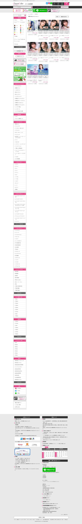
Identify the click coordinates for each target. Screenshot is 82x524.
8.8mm (16, 346)
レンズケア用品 (18, 106)
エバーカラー (43, 7)
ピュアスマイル (18, 253)
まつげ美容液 (17, 158)
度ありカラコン (18, 92)
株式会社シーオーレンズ (19, 360)
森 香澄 (16, 275)
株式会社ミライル (18, 362)
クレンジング (17, 134)
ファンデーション (18, 146)
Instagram (19, 388)
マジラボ (16, 261)
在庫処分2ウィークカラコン (20, 100)
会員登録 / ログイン (64, 7)
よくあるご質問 (18, 404)
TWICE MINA (17, 288)
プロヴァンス (17, 257)
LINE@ (18, 393)
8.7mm (16, 348)
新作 (51, 7)
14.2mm (16, 309)
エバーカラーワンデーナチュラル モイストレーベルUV (20, 205)
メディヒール (17, 266)
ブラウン (16, 25)
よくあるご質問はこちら (47, 495)
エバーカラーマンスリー (19, 213)
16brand (16, 249)
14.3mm (16, 307)
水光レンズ (48, 7)
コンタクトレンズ (18, 96)
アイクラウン (17, 230)
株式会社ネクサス (18, 379)
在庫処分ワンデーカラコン (19, 98)
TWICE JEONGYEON (18, 286)
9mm (16, 342)
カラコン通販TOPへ (64, 514)
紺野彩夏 (16, 273)
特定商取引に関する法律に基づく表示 (56, 519)
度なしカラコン (18, 94)
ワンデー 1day (17, 39)
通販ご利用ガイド (18, 402)
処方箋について (39, 519)
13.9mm (16, 327)
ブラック (16, 27)
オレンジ (22, 32)
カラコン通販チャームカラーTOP (20, 519)
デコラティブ (17, 251)
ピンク (22, 27)
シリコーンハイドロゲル (23, 22)
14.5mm (16, 303)
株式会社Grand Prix (18, 371)
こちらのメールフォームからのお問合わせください (51, 481)
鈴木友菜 (16, 271)
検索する (20, 53)
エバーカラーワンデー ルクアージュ (20, 211)
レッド (16, 34)
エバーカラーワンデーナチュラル (20, 202)
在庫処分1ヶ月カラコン (19, 102)
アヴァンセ (17, 236)
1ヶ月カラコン (17, 90)
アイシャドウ (17, 126)
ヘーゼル (22, 25)
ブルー (16, 29)
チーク (16, 139)
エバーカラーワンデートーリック (20, 219)
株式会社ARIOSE (18, 373)
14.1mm (16, 311)
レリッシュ (17, 221)
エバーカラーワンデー (19, 199)
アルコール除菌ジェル (19, 118)
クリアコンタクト (17, 22)
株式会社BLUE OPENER (19, 364)
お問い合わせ (17, 406)
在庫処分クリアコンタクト (19, 104)
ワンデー (54, 7)
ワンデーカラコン (18, 85)
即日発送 (16, 44)
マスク (16, 116)
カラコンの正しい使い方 (31, 519)
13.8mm (16, 315)
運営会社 (66, 519)
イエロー (16, 32)
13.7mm (16, 331)
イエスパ (16, 238)
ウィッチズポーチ (18, 240)
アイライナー (17, 130)
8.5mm (16, 353)
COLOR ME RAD (18, 245)
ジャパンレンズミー (18, 366)
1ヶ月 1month (17, 41)
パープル (22, 29)
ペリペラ (16, 259)
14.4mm (16, 305)
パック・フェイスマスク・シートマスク (20, 151)
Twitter (18, 390)
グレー (16, 168)
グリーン (16, 172)
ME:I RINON (17, 277)
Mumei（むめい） (18, 279)
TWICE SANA (17, 290)
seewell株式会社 (18, 377)
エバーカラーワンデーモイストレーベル (20, 208)
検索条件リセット (19, 56)
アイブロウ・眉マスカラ (19, 128)
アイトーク (17, 232)
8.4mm (16, 355)
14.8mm (16, 301)
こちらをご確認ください (47, 499)
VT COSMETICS (18, 242)
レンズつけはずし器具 (19, 111)
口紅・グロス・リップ (19, 132)
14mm (16, 313)
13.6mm (16, 333)
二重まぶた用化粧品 (18, 148)
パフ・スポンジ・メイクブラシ (20, 154)
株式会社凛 (17, 375)
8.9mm (16, 344)
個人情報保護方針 (46, 519)
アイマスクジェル (18, 234)
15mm (16, 299)
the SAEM (17, 247)
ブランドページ (30, 34)
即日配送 (58, 7)
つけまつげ (17, 141)
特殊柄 (16, 36)
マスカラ (16, 156)
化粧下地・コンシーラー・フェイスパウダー (20, 137)
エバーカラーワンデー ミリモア (20, 196)
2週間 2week (23, 39)
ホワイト (22, 34)
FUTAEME (17, 255)
